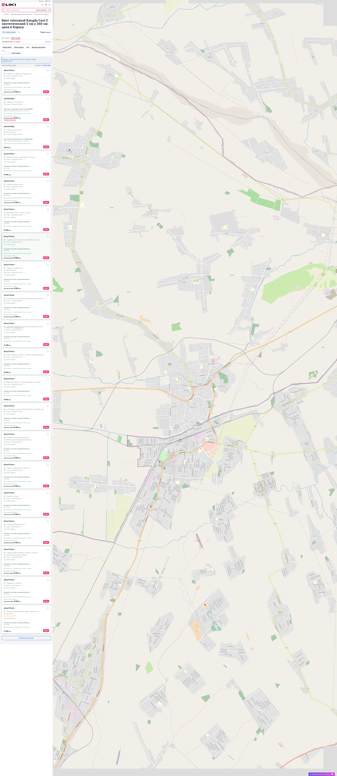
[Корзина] (49, 4)
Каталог (6, 14)
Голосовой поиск (48, 10)
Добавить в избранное (48, 70)
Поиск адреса (3, 42)
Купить (46, 91)
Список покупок (45, 4)
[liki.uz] (11, 5)
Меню (3, 4)
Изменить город (7, 61)
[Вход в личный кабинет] (42, 4)
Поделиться (19, 32)
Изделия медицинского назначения (21, 14)
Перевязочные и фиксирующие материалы (47, 14)
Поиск (4, 10)
